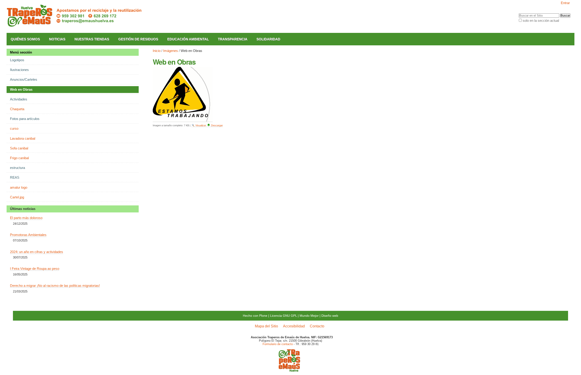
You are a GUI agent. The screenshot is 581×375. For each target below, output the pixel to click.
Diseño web (329, 315)
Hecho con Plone (255, 315)
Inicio (156, 51)
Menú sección (21, 52)
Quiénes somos (25, 39)
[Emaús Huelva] (289, 370)
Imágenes (170, 51)
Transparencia (232, 39)
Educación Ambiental (188, 39)
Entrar (565, 3)
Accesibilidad (294, 326)
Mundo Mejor (309, 315)
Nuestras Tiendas (91, 39)
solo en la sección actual (541, 20)
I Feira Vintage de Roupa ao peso (34, 268)
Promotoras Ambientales (28, 235)
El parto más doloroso (26, 218)
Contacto (317, 326)
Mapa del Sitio (266, 326)
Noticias (57, 39)
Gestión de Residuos (138, 39)
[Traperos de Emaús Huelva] (75, 15)
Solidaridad (268, 39)
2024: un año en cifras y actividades (36, 252)
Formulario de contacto (278, 344)
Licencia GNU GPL (283, 315)
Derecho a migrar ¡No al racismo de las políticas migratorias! (55, 285)
